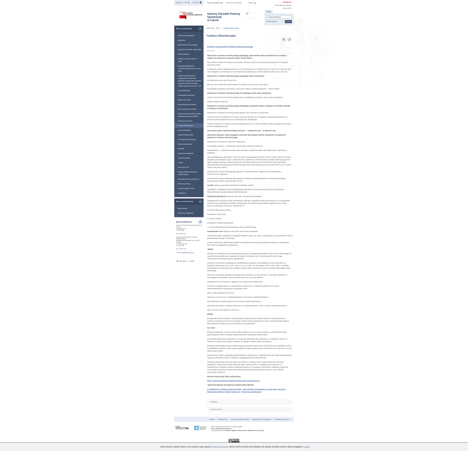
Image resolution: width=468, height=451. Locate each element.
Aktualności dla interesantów (188, 45)
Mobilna (251, 3)
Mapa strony (287, 8)
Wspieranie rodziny (184, 100)
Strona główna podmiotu (283, 5)
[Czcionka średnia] (185, 2)
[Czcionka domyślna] (183, 2)
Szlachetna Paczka (184, 158)
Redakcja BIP (222, 419)
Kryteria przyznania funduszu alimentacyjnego (230, 46)
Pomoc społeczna (184, 54)
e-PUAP (180, 163)
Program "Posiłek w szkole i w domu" (188, 60)
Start (218, 28)
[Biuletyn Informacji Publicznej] (286, 2)
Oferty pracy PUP (183, 167)
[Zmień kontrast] (201, 2)
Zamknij (307, 447)
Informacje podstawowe (186, 36)
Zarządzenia (182, 193)
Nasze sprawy (182, 208)
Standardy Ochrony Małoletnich (188, 179)
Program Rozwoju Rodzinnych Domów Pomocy (187, 173)
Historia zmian (216, 409)
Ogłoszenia (181, 40)
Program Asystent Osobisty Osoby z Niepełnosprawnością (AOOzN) (189, 115)
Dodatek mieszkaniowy (185, 135)
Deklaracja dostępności (186, 153)
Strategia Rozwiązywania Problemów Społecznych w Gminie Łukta (189, 68)
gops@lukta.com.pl (187, 252)
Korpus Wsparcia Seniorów (187, 104)
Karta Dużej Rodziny (184, 130)
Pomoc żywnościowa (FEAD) (187, 109)
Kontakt (211, 419)
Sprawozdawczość (184, 91)
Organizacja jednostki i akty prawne (190, 49)
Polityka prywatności (282, 419)
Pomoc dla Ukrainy (184, 184)
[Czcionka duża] (188, 2)
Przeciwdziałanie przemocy (187, 139)
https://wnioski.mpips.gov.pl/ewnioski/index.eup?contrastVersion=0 (233, 381)
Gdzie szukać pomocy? (185, 144)
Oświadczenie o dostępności (261, 419)
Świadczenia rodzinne (185, 121)
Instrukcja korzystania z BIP (239, 419)
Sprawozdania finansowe (186, 95)
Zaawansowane (271, 21)
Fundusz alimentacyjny (185, 126)
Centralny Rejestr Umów (186, 188)
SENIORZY (181, 149)
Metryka (213, 402)
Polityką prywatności (220, 447)
